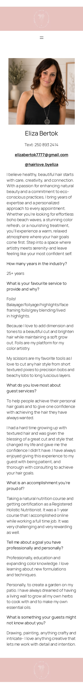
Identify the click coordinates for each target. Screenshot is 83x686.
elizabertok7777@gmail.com (41, 154)
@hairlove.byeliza (41, 164)
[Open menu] (41, 37)
